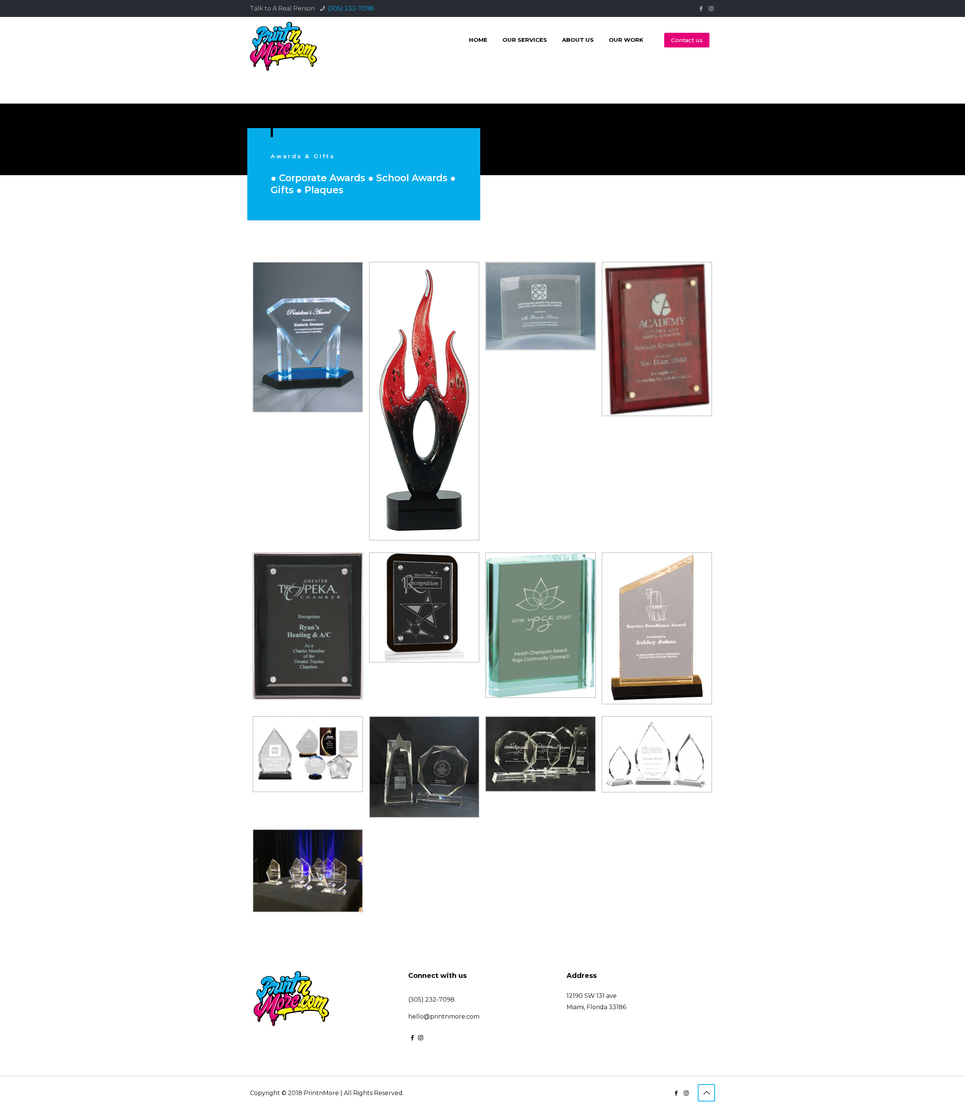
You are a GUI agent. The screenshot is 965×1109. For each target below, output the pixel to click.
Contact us (687, 40)
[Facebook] (701, 8)
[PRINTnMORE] (283, 45)
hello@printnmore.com (443, 1016)
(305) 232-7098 (351, 8)
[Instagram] (711, 8)
